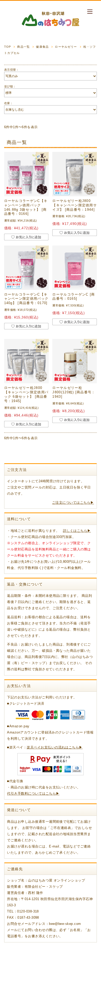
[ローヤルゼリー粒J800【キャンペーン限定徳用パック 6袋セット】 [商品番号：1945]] (26, 361)
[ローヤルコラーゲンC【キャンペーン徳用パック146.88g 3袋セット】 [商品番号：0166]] (26, 174)
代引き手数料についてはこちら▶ (33, 793)
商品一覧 (23, 46)
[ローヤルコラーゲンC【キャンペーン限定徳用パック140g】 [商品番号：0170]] (26, 268)
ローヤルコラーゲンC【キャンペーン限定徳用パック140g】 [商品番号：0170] (26, 298)
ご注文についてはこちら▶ (73, 502)
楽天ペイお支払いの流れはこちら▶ (55, 747)
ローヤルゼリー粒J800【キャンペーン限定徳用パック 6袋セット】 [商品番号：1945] (26, 394)
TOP (7, 46)
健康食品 (42, 46)
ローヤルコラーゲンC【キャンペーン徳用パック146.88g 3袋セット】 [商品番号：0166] (26, 207)
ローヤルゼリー (66, 46)
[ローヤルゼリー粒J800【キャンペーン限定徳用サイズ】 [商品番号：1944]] (74, 174)
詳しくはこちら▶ (77, 531)
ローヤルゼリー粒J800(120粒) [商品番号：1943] (73, 392)
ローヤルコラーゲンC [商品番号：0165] (73, 296)
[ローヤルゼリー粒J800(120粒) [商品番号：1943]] (74, 361)
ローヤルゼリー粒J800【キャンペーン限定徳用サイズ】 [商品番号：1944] (74, 205)
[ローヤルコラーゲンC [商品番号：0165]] (74, 268)
